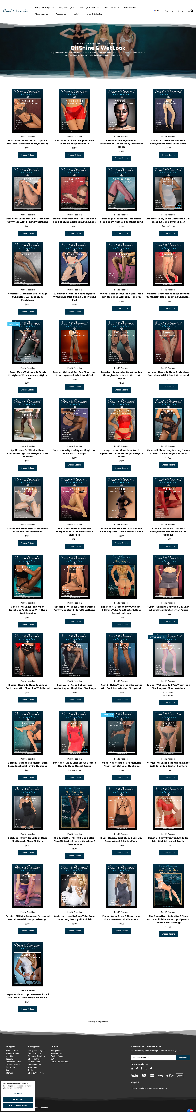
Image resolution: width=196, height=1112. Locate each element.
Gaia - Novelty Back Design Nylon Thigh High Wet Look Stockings (121, 764)
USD (158, 11)
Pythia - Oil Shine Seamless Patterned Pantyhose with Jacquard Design (28, 918)
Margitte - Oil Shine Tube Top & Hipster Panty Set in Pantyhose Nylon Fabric (121, 453)
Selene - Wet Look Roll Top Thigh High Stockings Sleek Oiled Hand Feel (74, 374)
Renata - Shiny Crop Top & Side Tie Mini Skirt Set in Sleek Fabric (168, 839)
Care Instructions (13, 1064)
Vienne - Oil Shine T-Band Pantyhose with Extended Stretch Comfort (168, 764)
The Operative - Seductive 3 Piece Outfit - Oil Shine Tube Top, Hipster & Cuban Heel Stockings (168, 919)
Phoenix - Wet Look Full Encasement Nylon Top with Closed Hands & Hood (121, 530)
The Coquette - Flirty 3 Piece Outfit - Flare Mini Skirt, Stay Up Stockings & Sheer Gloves (75, 841)
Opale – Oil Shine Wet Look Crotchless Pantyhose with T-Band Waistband (27, 220)
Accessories (61, 14)
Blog (7, 1070)
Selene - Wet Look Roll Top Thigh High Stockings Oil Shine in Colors (168, 686)
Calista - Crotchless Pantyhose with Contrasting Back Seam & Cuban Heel (168, 295)
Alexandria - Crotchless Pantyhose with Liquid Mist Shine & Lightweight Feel (74, 297)
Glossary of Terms (13, 1062)
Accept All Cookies (18, 1105)
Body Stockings (66, 7)
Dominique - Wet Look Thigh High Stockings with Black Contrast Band (121, 220)
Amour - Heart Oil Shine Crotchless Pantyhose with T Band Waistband (168, 374)
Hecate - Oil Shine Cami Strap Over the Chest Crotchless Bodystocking (28, 142)
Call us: (60, 1062)
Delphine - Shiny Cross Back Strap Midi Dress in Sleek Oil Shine (27, 839)
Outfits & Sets (130, 7)
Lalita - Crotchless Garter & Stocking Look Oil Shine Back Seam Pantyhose (74, 220)
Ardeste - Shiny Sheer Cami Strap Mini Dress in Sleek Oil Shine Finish (168, 220)
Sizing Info (10, 1059)
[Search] (165, 10)
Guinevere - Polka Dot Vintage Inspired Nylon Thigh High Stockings (74, 686)
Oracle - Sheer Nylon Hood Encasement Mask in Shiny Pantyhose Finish (121, 143)
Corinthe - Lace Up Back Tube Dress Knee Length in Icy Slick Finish (74, 918)
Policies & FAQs (12, 1050)
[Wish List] (170, 10)
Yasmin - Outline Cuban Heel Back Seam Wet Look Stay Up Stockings (27, 764)
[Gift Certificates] (176, 10)
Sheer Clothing (110, 7)
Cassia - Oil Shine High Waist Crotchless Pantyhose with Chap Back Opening (27, 610)
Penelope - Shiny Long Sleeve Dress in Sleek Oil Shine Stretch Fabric (74, 764)
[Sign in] (182, 10)
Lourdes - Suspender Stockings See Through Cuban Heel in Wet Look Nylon (121, 375)
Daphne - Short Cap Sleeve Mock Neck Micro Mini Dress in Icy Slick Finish (28, 996)
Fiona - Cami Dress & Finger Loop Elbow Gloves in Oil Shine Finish (121, 918)
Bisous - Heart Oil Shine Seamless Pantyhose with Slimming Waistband (28, 686)
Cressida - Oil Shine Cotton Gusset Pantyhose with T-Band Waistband (74, 608)
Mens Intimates (42, 14)
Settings (18, 1093)
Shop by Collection (95, 14)
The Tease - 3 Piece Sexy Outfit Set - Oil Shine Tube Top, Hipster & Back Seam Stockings (121, 610)
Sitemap (9, 1073)
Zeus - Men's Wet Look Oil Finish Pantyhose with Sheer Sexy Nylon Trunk (27, 375)
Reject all (18, 1099)
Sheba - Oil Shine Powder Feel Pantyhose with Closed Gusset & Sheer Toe (74, 531)
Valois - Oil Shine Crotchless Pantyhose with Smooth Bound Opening (168, 531)
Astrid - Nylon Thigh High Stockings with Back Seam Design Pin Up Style (121, 686)
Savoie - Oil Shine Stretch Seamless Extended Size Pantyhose (27, 530)
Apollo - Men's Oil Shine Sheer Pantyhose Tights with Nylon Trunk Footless (27, 453)
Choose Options (27, 155)
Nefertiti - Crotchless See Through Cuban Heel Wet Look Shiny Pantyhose (28, 297)
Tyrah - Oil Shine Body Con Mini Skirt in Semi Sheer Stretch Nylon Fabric (168, 608)
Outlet (76, 14)
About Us (9, 1056)
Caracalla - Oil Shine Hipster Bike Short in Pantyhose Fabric (74, 142)
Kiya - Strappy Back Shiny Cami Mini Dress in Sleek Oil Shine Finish (121, 839)
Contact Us (10, 1067)
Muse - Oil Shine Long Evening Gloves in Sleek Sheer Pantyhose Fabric (168, 452)
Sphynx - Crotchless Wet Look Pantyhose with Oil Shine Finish (168, 142)
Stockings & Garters (88, 7)
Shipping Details (12, 1053)
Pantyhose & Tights (43, 7)
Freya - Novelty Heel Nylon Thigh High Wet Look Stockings (74, 452)
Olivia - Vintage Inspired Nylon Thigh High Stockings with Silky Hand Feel (121, 295)
